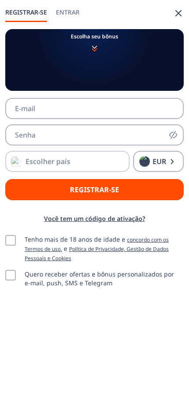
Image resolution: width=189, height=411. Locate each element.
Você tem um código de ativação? (94, 218)
